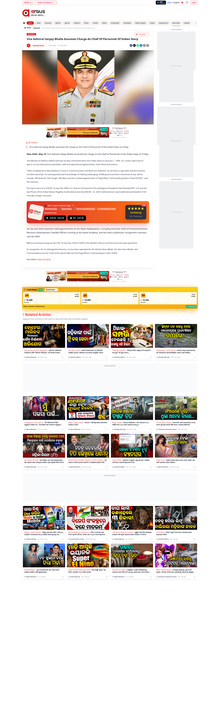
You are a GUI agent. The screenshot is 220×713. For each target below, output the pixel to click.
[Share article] (62, 357)
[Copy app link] (147, 45)
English (176, 2)
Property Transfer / (119, 350)
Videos (26, 2)
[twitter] (134, 45)
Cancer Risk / (117, 460)
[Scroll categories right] (196, 23)
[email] (144, 45)
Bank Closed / (117, 422)
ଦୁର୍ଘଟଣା (58, 23)
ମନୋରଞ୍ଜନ (127, 23)
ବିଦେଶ (86, 23)
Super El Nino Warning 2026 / (79, 570)
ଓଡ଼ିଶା (38, 23)
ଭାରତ (30, 23)
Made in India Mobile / (33, 532)
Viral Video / (160, 532)
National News (44, 259)
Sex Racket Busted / (31, 460)
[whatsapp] (137, 45)
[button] (51, 298)
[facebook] (131, 45)
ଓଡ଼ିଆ (169, 2)
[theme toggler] (182, 2)
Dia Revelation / (30, 570)
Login (194, 2)
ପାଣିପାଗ (186, 23)
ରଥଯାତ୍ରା (48, 23)
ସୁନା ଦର (67, 23)
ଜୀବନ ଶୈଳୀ (176, 23)
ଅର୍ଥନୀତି (95, 23)
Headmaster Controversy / (166, 350)
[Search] (187, 2)
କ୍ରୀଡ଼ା (104, 23)
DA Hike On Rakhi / (119, 570)
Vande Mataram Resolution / (79, 532)
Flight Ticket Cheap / (76, 422)
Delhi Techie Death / (164, 570)
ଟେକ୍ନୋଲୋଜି (115, 23)
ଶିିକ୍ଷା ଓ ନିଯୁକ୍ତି (140, 23)
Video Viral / (160, 460)
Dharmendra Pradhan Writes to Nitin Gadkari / (86, 460)
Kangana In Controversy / (34, 422)
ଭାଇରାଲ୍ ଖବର (163, 23)
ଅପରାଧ (152, 23)
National (36, 28)
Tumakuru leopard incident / (123, 532)
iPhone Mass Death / (164, 422)
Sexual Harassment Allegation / (36, 350)
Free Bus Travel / (74, 350)
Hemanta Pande (38, 46)
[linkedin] (141, 45)
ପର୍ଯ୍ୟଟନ (77, 23)
